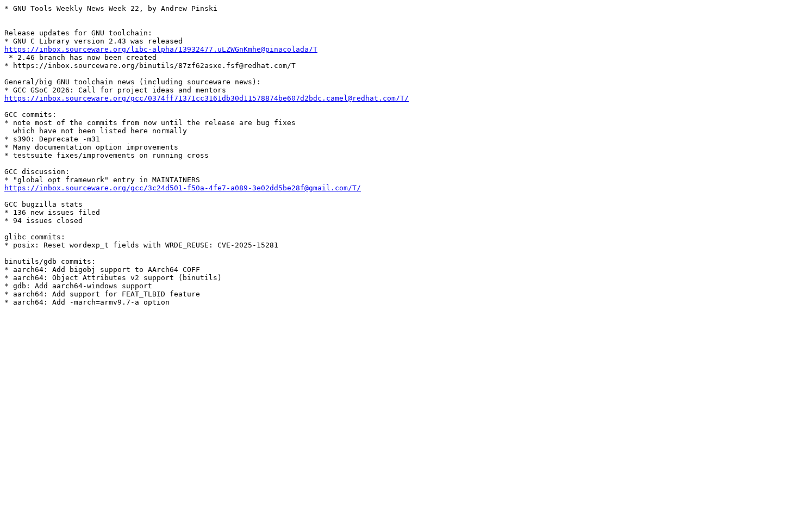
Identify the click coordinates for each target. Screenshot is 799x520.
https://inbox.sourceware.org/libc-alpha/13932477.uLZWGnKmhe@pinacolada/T (160, 49)
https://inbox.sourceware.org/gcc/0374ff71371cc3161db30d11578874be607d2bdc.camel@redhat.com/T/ (206, 98)
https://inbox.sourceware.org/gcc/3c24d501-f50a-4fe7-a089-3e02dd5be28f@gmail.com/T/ (182, 188)
